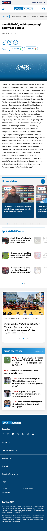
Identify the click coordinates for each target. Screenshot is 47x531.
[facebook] (3, 434)
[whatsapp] (13, 434)
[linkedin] (23, 434)
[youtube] (33, 434)
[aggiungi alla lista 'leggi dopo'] (9, 42)
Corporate (5, 488)
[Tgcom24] (6, 2)
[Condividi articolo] (4, 42)
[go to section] (43, 181)
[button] (23, 9)
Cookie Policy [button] (28, 488)
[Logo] (23, 9)
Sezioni (5, 458)
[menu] (3, 8)
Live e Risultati (8, 450)
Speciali (5, 466)
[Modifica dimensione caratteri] (15, 42)
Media (4, 442)
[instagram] (8, 434)
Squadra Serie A (8, 474)
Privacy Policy (7, 492)
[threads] (28, 434)
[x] (18, 434)
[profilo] (43, 8)
